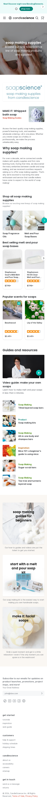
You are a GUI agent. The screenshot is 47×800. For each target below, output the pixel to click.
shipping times (9, 747)
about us (6, 760)
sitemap (6, 771)
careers (6, 767)
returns (6, 787)
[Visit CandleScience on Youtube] (14, 701)
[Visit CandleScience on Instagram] (9, 701)
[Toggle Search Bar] (37, 18)
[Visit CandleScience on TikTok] (5, 701)
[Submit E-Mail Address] (41, 693)
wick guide (7, 727)
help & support (9, 740)
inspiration (7, 723)
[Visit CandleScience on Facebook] (19, 701)
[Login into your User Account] (10, 18)
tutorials (6, 719)
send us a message (11, 784)
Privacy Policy (31, 796)
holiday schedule (10, 743)
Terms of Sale (18, 796)
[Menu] (4, 18)
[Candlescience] (23, 18)
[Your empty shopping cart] (42, 18)
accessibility (8, 764)
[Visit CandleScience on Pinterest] (23, 701)
